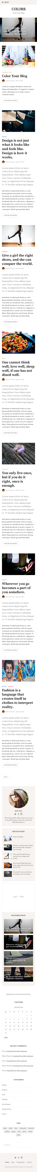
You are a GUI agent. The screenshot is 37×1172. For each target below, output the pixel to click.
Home (7, 1162)
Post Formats (6, 1104)
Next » (6, 777)
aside (5, 1128)
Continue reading (10, 100)
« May (6, 1037)
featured (31, 1128)
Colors (19, 9)
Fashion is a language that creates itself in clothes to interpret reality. (17, 698)
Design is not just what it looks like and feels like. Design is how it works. (15, 149)
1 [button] (13, 39)
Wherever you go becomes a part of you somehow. (16, 588)
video (18, 1135)
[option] (18, 30)
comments (22, 1128)
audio (10, 1128)
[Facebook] (18, 1158)
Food (4, 358)
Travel (4, 580)
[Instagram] (22, 1158)
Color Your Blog (14, 76)
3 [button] (18, 39)
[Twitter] (15, 1158)
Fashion (4, 251)
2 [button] (16, 39)
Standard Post (7, 72)
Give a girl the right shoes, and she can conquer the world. (15, 31)
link (19, 1131)
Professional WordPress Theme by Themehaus (19, 1167)
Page (13, 1162)
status (30, 1131)
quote (24, 1131)
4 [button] (21, 39)
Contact (29, 1162)
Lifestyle (5, 469)
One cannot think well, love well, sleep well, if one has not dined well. (18, 368)
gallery (7, 1131)
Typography (21, 1162)
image (13, 1131)
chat (16, 1128)
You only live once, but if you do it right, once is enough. (17, 479)
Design (4, 137)
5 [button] (24, 39)
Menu (6, 2)
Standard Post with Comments (17, 1051)
